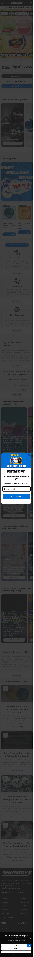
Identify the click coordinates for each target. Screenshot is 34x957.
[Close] (29, 455)
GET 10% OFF (16, 496)
